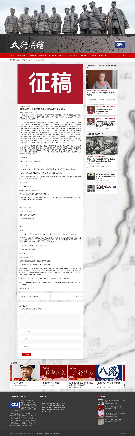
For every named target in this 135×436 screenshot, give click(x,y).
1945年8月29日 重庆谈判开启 (112, 420)
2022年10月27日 (101, 387)
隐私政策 (47, 433)
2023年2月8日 (45, 385)
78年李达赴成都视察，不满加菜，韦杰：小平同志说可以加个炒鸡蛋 (105, 176)
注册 (113, 35)
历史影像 (82, 55)
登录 (110, 35)
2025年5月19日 (100, 180)
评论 (26, 312)
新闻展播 (53, 379)
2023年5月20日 (18, 385)
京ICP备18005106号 (56, 433)
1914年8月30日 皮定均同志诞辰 (113, 407)
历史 (92, 156)
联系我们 (101, 55)
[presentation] (122, 363)
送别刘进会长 (75, 296)
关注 (15, 379)
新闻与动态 (72, 55)
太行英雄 (31, 112)
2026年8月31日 (108, 403)
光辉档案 (42, 55)
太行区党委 (31, 55)
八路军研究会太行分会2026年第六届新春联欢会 (97, 90)
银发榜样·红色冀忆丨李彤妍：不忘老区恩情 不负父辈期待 (114, 413)
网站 (25, 346)
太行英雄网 (39, 433)
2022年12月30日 (23, 112)
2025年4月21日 (100, 190)
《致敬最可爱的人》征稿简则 (51, 383)
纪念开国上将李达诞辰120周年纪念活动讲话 (106, 188)
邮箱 (26, 339)
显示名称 (27, 331)
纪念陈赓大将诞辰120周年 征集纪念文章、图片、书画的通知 (81, 384)
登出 (117, 35)
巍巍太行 (61, 55)
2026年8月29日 (108, 416)
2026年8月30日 (108, 408)
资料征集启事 (18, 383)
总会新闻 (21, 106)
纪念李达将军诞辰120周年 (99, 156)
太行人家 (92, 55)
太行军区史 (20, 55)
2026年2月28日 (91, 97)
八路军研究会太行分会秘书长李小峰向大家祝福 (105, 110)
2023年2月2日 (72, 387)
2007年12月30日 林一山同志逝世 (29, 296)
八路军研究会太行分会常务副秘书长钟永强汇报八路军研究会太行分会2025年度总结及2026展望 (105, 124)
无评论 (35, 112)
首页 (12, 55)
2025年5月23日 (91, 163)
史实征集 (51, 55)
